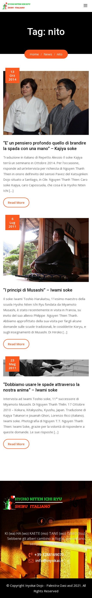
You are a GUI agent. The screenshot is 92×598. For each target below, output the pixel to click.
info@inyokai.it (50, 560)
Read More (16, 202)
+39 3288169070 (49, 554)
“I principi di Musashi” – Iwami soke (37, 290)
